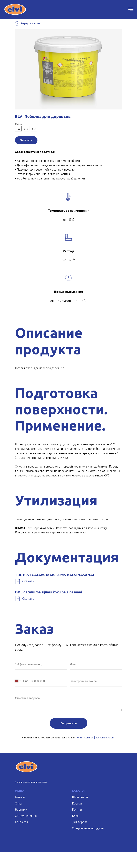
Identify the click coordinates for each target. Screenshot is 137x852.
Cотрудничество (26, 815)
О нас (18, 803)
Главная (20, 797)
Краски (77, 803)
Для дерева (79, 822)
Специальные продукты (88, 828)
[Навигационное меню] (130, 9)
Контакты (21, 822)
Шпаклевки (80, 797)
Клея (75, 815)
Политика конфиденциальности (31, 782)
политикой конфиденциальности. (95, 737)
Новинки (21, 809)
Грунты (77, 809)
